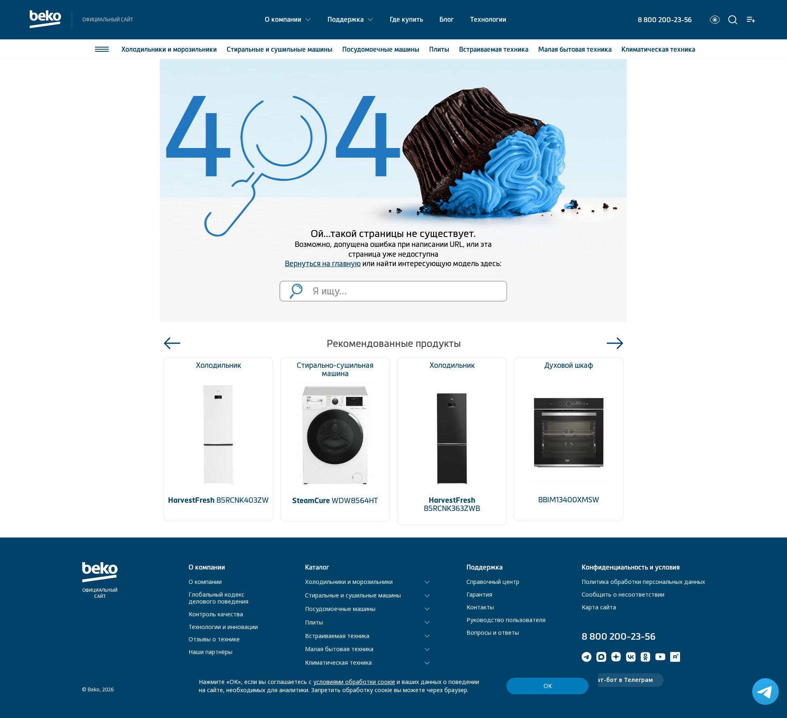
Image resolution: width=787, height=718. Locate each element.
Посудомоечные (380, 49)
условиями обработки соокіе (354, 682)
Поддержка (346, 19)
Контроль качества (216, 614)
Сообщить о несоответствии (623, 594)
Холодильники (169, 49)
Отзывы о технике (214, 639)
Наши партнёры (210, 652)
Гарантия (479, 594)
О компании (283, 19)
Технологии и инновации (223, 627)
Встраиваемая (493, 49)
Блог (446, 19)
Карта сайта (599, 607)
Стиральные (279, 49)
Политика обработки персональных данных (643, 582)
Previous (172, 343)
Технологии (488, 19)
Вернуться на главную (323, 264)
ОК (548, 686)
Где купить (406, 19)
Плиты (439, 49)
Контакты (480, 607)
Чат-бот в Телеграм (622, 680)
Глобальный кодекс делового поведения (218, 597)
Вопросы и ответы (492, 632)
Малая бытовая (575, 49)
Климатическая (658, 49)
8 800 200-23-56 (665, 19)
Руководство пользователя (506, 620)
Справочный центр (492, 582)
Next (615, 343)
